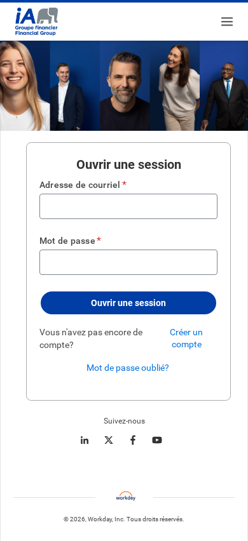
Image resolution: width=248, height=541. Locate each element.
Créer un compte (186, 338)
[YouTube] (157, 440)
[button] (128, 303)
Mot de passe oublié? (127, 368)
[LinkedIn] (84, 440)
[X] (109, 440)
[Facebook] (133, 440)
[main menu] (227, 22)
